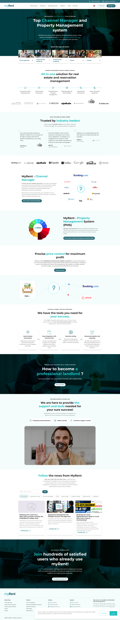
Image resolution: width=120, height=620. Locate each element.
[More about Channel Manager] (81, 188)
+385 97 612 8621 (95, 1)
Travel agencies (8, 602)
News (69, 5)
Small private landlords (10, 606)
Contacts (75, 5)
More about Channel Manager (31, 200)
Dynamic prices (60, 270)
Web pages (29, 608)
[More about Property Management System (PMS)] (39, 228)
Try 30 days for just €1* (60, 579)
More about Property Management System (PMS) (79, 238)
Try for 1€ (102, 5)
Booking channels (30, 606)
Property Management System (34, 604)
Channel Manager (30, 602)
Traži (45, 491)
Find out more (60, 384)
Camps (6, 610)
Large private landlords (10, 604)
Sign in (112, 5)
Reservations (29, 610)
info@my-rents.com (110, 1)
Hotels (6, 608)
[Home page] (9, 6)
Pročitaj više (24, 530)
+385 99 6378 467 (76, 604)
